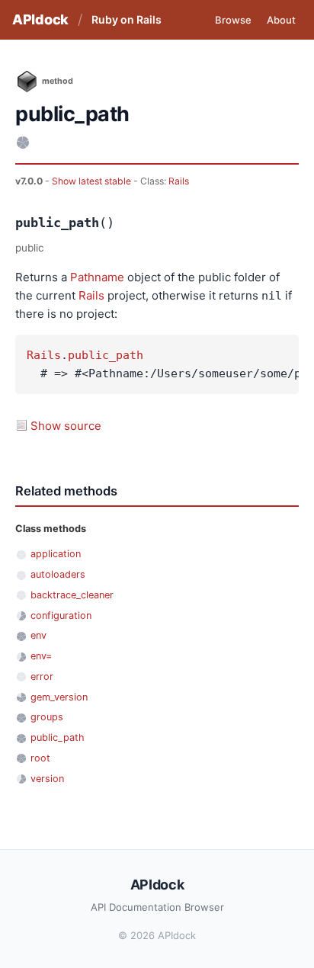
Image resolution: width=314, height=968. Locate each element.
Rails (178, 181)
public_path (105, 355)
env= (41, 656)
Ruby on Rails (126, 19)
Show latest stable (92, 181)
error (41, 676)
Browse (233, 20)
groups (46, 717)
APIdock (40, 19)
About (281, 20)
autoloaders (57, 574)
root (40, 758)
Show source (65, 425)
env (38, 635)
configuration (60, 615)
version (47, 778)
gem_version (59, 697)
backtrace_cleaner (72, 595)
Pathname (97, 277)
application (55, 553)
